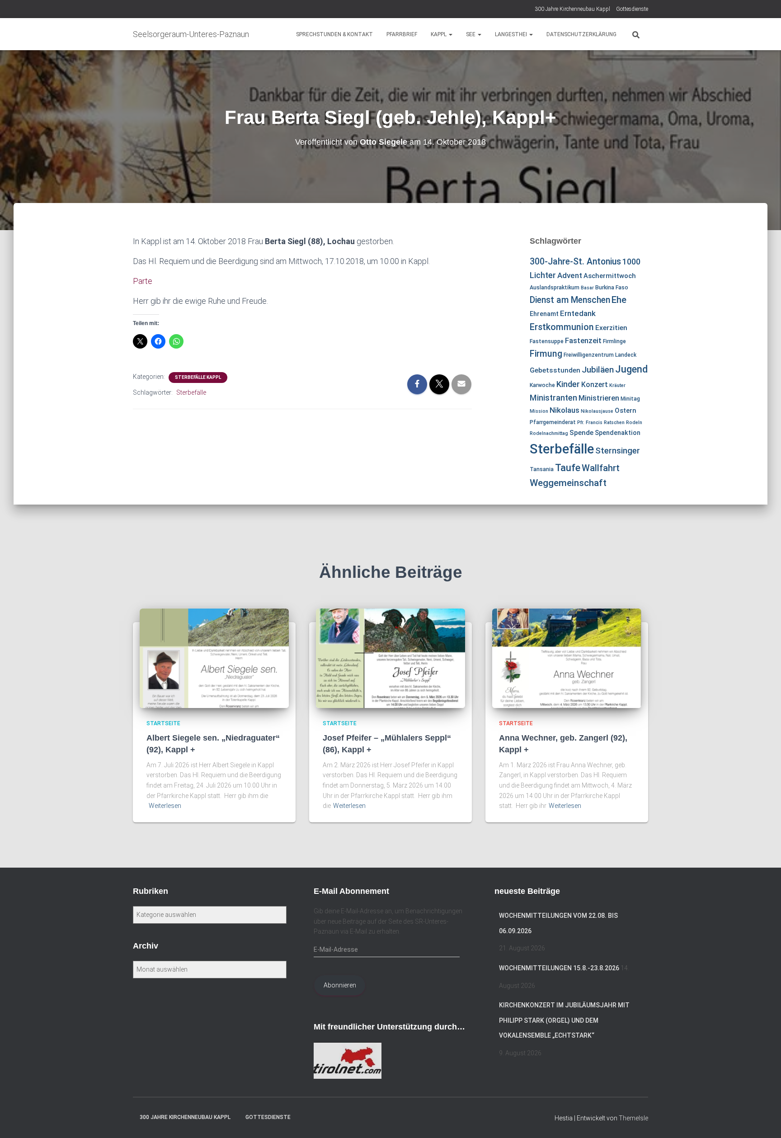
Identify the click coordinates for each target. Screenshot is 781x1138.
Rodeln (634, 422)
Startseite (163, 723)
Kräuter (617, 385)
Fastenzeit (583, 340)
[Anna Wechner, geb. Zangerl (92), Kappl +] (566, 657)
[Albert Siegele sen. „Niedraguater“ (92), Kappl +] (214, 657)
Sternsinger (617, 451)
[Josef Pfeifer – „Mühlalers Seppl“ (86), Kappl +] (390, 657)
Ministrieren (599, 397)
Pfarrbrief (401, 34)
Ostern (625, 410)
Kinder (568, 384)
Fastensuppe (547, 341)
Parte (142, 281)
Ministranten (553, 397)
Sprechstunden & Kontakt (334, 34)
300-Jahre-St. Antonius (575, 261)
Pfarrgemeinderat (553, 422)
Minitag (630, 399)
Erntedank (578, 313)
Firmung (546, 354)
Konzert (594, 384)
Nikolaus (564, 410)
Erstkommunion (562, 327)
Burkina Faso (611, 287)
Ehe (619, 299)
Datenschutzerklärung (581, 34)
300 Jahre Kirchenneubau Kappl (572, 9)
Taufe (567, 467)
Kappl (439, 34)
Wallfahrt (601, 468)
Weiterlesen (165, 805)
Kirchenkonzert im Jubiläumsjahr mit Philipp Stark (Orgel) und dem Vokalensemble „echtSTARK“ (564, 1020)
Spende (581, 433)
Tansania (542, 469)
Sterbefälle (191, 392)
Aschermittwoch (609, 276)
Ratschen (614, 422)
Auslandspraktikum (554, 287)
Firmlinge (614, 341)
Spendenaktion (617, 432)
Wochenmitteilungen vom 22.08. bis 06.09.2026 (558, 923)
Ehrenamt (544, 313)
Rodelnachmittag (549, 433)
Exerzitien (611, 328)
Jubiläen (598, 370)
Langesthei (511, 34)
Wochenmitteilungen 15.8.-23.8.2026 (559, 968)
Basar (587, 288)
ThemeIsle (633, 1118)
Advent (569, 275)
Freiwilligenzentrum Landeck (600, 355)
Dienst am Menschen (570, 300)
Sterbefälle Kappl (198, 377)
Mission (539, 411)
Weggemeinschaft (568, 482)
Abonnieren (340, 985)
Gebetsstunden (555, 370)
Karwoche (542, 385)
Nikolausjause (597, 411)
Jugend (631, 369)
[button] (450, 34)
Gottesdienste (632, 9)
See (471, 34)
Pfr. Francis (589, 422)
